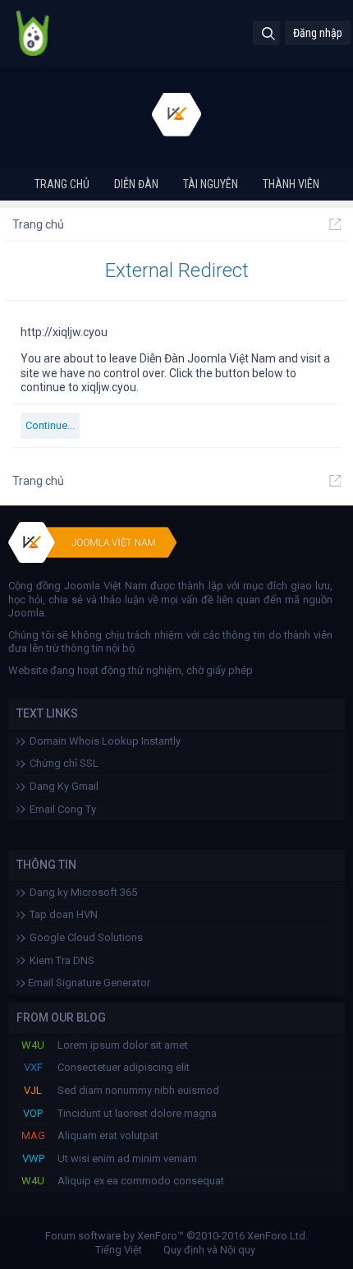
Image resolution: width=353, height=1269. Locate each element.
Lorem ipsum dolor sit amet (122, 1045)
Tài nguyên (210, 184)
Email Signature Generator (87, 982)
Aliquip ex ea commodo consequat (140, 1180)
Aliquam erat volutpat (107, 1135)
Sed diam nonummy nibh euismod (138, 1090)
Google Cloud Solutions (86, 937)
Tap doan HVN (64, 914)
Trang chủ (61, 184)
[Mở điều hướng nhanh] (335, 224)
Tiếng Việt (118, 1250)
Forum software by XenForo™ (176, 1236)
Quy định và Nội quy (209, 1250)
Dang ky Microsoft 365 (83, 892)
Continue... (50, 425)
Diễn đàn (136, 184)
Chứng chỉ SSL (64, 763)
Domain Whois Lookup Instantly (105, 741)
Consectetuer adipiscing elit (123, 1067)
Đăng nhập (317, 32)
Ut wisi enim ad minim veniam (127, 1158)
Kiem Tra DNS (62, 960)
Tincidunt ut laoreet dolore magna (137, 1113)
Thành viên (291, 184)
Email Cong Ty (63, 809)
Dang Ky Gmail (64, 786)
